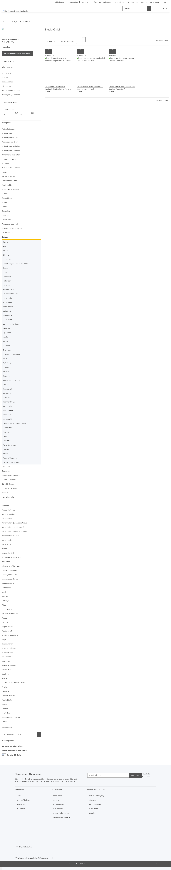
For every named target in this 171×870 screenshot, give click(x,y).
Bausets (5, 172)
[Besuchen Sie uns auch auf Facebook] (16, 851)
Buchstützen (7, 198)
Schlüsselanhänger (9, 648)
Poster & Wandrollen (10, 613)
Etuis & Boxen (7, 220)
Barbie (5, 250)
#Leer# (5, 242)
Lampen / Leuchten (9, 570)
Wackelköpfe (7, 700)
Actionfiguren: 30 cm (10, 137)
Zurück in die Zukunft (11, 462)
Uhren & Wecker (8, 696)
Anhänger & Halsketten (11, 155)
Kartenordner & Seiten (10, 536)
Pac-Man (6, 359)
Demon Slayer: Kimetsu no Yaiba (15, 263)
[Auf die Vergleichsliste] (46, 51)
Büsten (4, 202)
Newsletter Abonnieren (146, 775)
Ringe (4, 639)
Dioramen (6, 215)
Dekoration (6, 211)
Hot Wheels (7, 298)
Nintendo (6, 346)
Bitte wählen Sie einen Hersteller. (17, 53)
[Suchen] (149, 8)
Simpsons (6, 376)
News (165, 2)
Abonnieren (135, 775)
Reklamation (73, 2)
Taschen (5, 687)
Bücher (4, 194)
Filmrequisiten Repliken (11, 717)
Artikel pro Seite (67, 41)
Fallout (5, 272)
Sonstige (6, 384)
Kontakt (5, 77)
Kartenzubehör (8, 544)
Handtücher (6, 492)
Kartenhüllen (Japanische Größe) (14, 523)
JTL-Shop (166, 864)
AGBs (19, 796)
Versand (49, 858)
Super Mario (7, 415)
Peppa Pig (6, 367)
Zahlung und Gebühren (137, 2)
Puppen (5, 618)
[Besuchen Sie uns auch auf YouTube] (16, 853)
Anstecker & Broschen (10, 159)
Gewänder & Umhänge (11, 475)
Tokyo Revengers (9, 445)
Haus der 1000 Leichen (12, 294)
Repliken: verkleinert (10, 635)
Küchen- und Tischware (11, 566)
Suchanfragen (7, 82)
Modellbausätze (8, 583)
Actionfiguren (7, 133)
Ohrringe (5, 601)
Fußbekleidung (7, 232)
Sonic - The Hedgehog (11, 380)
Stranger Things (9, 402)
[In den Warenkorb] (39, 734)
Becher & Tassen (8, 176)
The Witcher (7, 441)
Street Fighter (8, 406)
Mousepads (6, 588)
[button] (155, 8)
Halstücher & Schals (9, 488)
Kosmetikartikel (8, 553)
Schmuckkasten (8, 652)
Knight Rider (8, 315)
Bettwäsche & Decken (10, 181)
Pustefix (6, 371)
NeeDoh (6, 337)
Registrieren (119, 2)
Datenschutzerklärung (55, 779)
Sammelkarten (7, 644)
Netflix (5, 341)
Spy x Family (7, 393)
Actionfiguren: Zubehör (11, 146)
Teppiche (5, 691)
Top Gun (6, 449)
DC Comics (7, 259)
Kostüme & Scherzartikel (11, 557)
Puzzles (5, 622)
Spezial (4, 722)
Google (92, 813)
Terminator (7, 428)
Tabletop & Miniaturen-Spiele (13, 683)
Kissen (4, 549)
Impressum (21, 809)
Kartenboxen (7, 518)
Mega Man (7, 328)
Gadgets (5, 237)
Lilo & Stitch (7, 320)
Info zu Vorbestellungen (102, 2)
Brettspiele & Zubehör (10, 189)
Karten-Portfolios (8, 514)
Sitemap (92, 800)
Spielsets (5, 674)
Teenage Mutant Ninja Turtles (14, 423)
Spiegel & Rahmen (9, 665)
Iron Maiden (7, 302)
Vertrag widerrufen (24, 847)
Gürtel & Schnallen (9, 484)
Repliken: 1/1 (7, 631)
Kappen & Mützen (9, 510)
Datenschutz (21, 804)
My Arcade (7, 333)
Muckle (4, 592)
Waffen (4, 704)
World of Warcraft (10, 458)
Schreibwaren (7, 657)
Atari (5, 246)
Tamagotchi (7, 419)
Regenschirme (7, 626)
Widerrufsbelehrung (24, 800)
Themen (5, 709)
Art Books (5, 163)
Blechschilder (7, 185)
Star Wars (6, 397)
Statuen (5, 678)
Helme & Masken (8, 497)
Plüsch (4, 605)
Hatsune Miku (8, 289)
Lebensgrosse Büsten (10, 575)
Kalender (5, 505)
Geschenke (6, 471)
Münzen (5, 596)
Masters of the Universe (12, 324)
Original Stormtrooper (11, 354)
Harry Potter (7, 285)
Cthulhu (6, 255)
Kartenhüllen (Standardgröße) (13, 527)
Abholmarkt (59, 2)
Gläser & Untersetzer (10, 480)
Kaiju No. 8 (7, 311)
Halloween (7, 281)
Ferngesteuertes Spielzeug (12, 228)
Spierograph (7, 389)
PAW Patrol (7, 363)
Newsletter (93, 809)
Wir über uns (7, 86)
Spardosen (6, 661)
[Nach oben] (1, 868)
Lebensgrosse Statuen (10, 579)
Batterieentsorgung (96, 796)
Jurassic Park (8, 307)
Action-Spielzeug (8, 129)
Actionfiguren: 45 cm (10, 142)
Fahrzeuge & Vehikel (10, 224)
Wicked (5, 454)
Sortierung (51, 41)
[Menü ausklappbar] (5, 6)
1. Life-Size (6, 713)
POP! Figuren (7, 609)
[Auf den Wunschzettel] (50, 51)
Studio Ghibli (8, 410)
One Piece (7, 350)
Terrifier (6, 432)
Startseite (85, 2)
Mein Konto (154, 2)
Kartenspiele (7, 540)
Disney (5, 268)
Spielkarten (6, 670)
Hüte (4, 501)
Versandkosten (95, 804)
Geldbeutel (6, 467)
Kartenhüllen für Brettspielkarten (15, 531)
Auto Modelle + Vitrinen (11, 168)
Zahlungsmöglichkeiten (11, 95)
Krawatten (6, 562)
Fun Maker (7, 276)
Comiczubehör (7, 207)
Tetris (5, 436)
